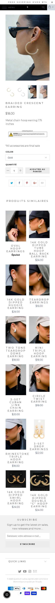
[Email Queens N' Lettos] (35, 571)
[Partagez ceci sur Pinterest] (27, 183)
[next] (47, 48)
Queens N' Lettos (20, 579)
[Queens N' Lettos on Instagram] (30, 571)
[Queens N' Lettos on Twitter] (20, 571)
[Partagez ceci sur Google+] (35, 183)
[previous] (8, 48)
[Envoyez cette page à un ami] (42, 183)
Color (9, 152)
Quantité (11, 164)
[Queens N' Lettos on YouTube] (25, 571)
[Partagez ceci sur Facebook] (19, 183)
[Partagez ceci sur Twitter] (12, 183)
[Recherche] (43, 7)
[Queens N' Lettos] (27, 7)
